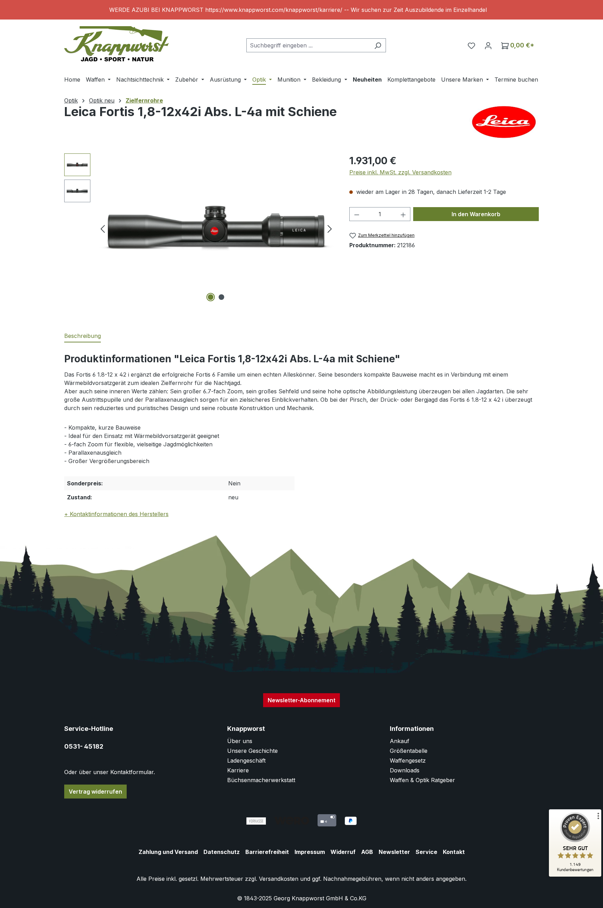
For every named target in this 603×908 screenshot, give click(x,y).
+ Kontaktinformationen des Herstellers (116, 513)
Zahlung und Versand (168, 851)
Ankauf (399, 740)
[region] (301, 10)
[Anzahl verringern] (356, 214)
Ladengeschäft (246, 760)
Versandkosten (278, 878)
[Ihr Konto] (488, 45)
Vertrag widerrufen (95, 791)
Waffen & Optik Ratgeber (422, 780)
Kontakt (454, 851)
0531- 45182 (83, 746)
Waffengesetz (408, 760)
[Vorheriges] (102, 228)
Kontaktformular (132, 772)
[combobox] (308, 45)
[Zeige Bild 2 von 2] (221, 297)
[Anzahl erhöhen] (403, 214)
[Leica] (504, 122)
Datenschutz (221, 851)
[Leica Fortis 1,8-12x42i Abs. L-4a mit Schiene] (216, 228)
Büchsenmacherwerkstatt (261, 780)
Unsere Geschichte (252, 750)
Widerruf (343, 851)
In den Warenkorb (476, 214)
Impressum (310, 851)
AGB (367, 851)
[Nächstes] (330, 228)
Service (426, 851)
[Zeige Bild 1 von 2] (211, 297)
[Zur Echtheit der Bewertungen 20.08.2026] (575, 875)
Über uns (239, 740)
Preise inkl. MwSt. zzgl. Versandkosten (400, 172)
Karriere (238, 770)
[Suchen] (378, 45)
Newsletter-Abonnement (301, 700)
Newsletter (394, 851)
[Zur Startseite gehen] (116, 43)
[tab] (82, 336)
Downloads (404, 770)
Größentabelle (408, 750)
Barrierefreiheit (267, 851)
